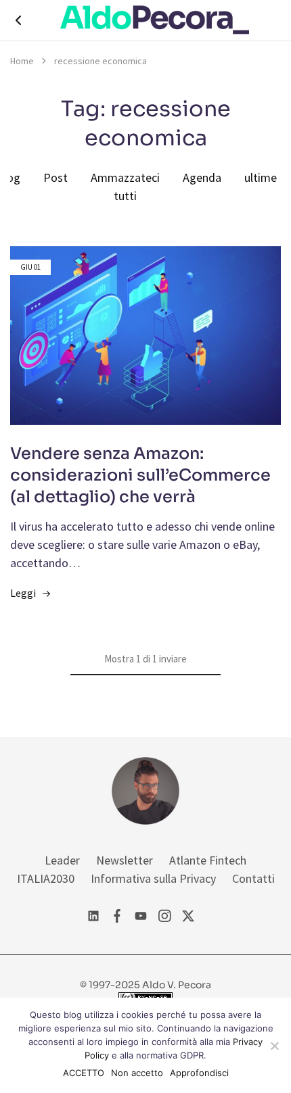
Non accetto (137, 1072)
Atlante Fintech (207, 860)
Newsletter (124, 860)
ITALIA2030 (45, 878)
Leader (62, 860)
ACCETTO (83, 1072)
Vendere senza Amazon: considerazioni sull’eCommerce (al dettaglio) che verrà (140, 475)
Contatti (253, 878)
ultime (260, 177)
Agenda (202, 177)
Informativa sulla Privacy (153, 878)
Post (55, 177)
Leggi (23, 593)
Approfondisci (199, 1072)
